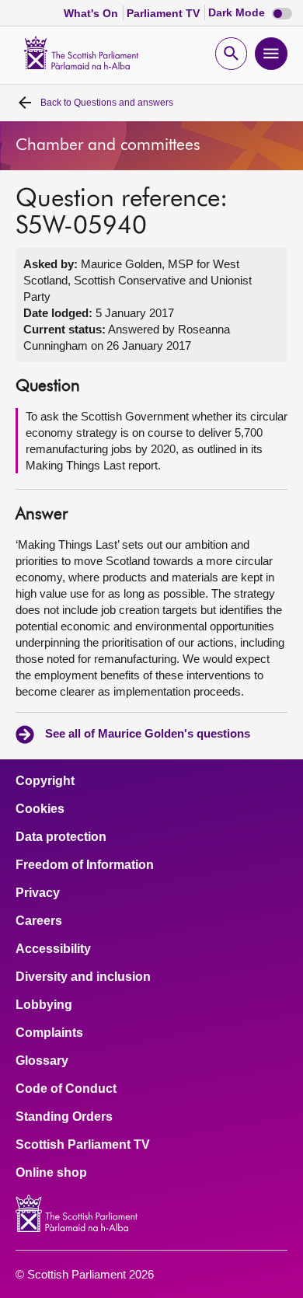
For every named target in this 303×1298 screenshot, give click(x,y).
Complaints (49, 1033)
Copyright (45, 781)
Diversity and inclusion (83, 977)
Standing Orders (64, 1117)
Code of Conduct (66, 1089)
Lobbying (44, 1005)
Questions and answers (106, 102)
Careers (39, 921)
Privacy (38, 893)
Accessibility (53, 949)
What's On (92, 13)
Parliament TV (165, 13)
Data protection (61, 837)
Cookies (40, 809)
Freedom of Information (85, 865)
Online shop (51, 1173)
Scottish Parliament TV (83, 1145)
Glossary (42, 1061)
